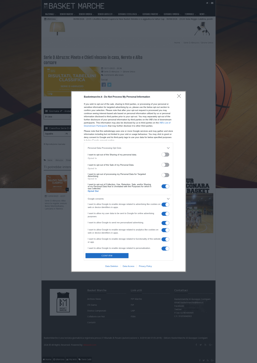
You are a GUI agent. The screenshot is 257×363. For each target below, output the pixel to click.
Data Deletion (111, 266)
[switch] (165, 155)
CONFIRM (107, 256)
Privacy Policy (145, 266)
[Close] (180, 97)
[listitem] (128, 148)
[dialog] (128, 181)
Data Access (128, 266)
